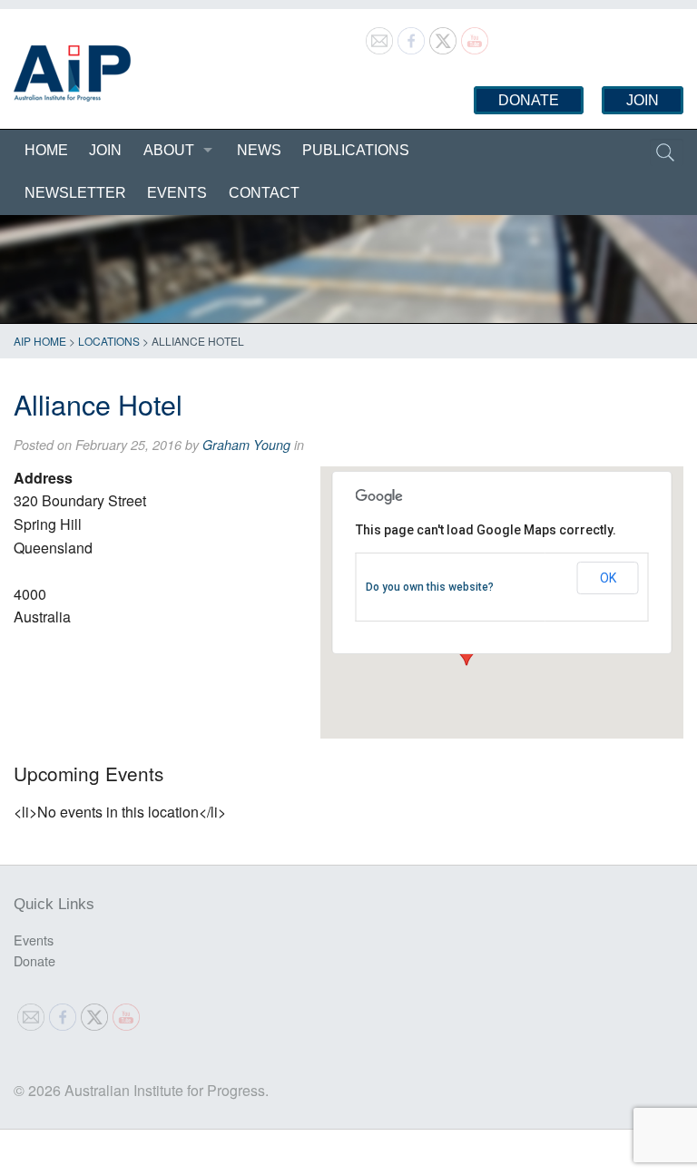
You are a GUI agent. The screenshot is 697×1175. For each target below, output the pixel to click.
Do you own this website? (430, 587)
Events (177, 193)
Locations (109, 340)
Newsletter (75, 193)
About (168, 150)
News (259, 150)
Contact (264, 193)
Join (642, 100)
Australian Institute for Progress (72, 73)
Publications (355, 150)
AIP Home (40, 340)
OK (608, 578)
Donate (528, 100)
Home (46, 150)
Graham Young (246, 445)
